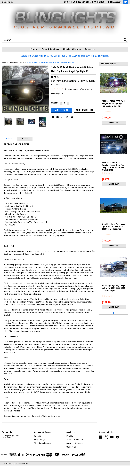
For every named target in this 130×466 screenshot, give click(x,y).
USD (66, 2)
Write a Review (86, 89)
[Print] (62, 117)
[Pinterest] (72, 117)
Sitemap (25, 463)
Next (46, 89)
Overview (9, 139)
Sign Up (44, 439)
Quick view (113, 95)
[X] (67, 117)
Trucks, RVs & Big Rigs (16, 63)
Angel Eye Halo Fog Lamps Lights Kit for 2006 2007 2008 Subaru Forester (113, 226)
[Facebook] (53, 117)
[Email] (57, 117)
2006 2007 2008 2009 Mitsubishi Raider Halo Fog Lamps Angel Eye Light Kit (51, 63)
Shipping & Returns (72, 49)
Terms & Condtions (50, 49)
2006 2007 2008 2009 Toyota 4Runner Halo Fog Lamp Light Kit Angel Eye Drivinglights (113, 166)
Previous (4, 89)
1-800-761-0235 (83, 2)
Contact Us (90, 49)
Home (4, 63)
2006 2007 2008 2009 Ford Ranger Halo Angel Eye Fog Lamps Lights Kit (113, 103)
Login (36, 439)
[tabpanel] (113, 97)
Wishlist (100, 2)
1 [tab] (113, 313)
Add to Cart (114, 123)
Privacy (33, 49)
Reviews (25, 139)
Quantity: (54, 103)
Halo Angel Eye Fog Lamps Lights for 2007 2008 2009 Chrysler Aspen (113, 288)
